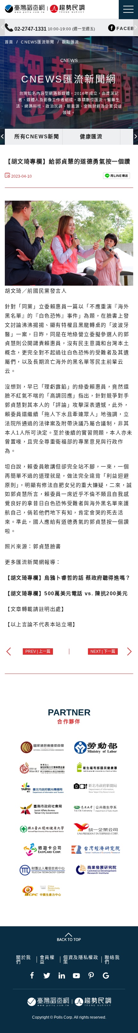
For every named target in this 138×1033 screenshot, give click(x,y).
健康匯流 (91, 136)
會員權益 (47, 959)
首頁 (9, 42)
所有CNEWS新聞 (36, 136)
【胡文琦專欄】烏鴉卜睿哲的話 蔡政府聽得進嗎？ (68, 578)
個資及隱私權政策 (80, 959)
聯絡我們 (112, 959)
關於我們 (23, 959)
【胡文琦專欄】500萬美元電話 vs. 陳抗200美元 (66, 593)
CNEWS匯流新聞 (37, 42)
